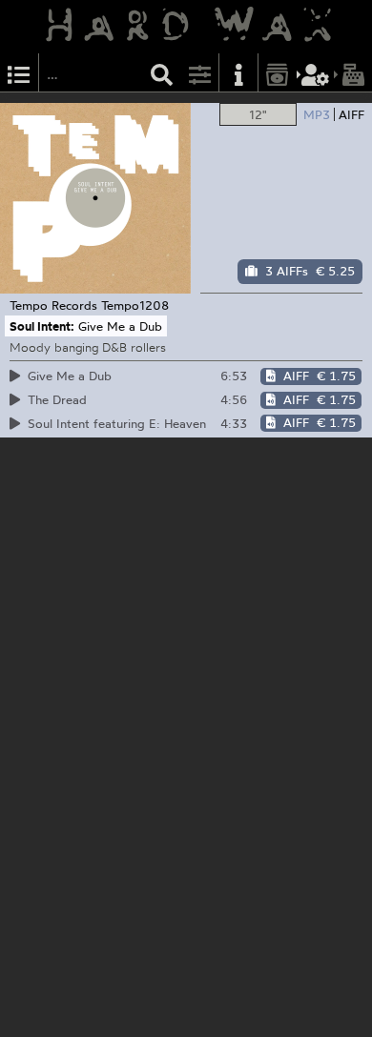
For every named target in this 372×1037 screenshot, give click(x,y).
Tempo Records (53, 305)
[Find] (162, 72)
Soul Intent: (42, 326)
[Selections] (19, 72)
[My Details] (316, 72)
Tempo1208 (135, 305)
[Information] (238, 72)
